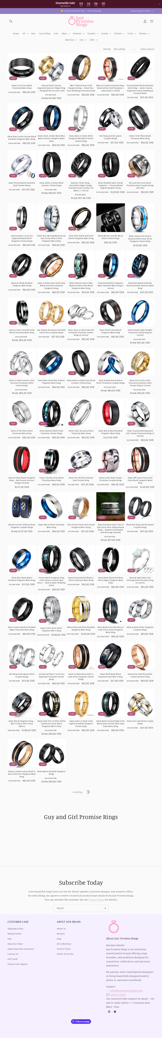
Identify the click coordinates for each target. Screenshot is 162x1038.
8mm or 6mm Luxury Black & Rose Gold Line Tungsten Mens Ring (22, 774)
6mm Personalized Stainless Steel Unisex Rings (22, 184)
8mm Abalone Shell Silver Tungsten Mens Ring (22, 1015)
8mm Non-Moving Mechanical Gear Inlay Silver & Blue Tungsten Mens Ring (51, 238)
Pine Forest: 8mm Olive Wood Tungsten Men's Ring (81, 525)
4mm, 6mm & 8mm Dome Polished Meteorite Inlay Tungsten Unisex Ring (22, 822)
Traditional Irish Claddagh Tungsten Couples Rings (51, 967)
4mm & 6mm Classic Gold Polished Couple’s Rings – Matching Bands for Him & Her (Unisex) (140, 918)
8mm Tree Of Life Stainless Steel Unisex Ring (81, 479)
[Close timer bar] (159, 4)
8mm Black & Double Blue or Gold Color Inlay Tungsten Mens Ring (110, 630)
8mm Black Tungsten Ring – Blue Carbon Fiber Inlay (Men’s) (22, 723)
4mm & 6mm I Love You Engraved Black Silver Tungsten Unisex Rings (22, 238)
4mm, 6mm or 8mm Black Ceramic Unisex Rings (51, 184)
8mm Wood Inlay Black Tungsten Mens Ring (110, 331)
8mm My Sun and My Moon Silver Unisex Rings (110, 237)
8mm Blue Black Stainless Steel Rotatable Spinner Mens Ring (140, 285)
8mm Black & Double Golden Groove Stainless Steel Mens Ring (51, 822)
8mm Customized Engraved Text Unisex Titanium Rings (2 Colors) (140, 433)
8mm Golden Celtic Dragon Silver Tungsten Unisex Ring (140, 772)
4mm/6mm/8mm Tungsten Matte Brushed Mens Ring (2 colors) (111, 285)
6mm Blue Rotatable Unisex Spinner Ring (22, 870)
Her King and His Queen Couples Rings (110, 137)
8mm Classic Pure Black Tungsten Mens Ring (140, 870)
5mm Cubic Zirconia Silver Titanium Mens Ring (80, 432)
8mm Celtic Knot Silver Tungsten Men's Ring (51, 629)
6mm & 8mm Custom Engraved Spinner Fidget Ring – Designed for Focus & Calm (51, 88)
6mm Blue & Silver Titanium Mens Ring (51, 525)
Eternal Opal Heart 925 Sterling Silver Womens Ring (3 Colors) (140, 580)
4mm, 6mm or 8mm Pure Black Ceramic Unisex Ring (81, 381)
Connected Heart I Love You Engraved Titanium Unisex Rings (51, 676)
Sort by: (107, 49)
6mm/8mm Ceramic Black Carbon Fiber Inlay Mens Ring (110, 772)
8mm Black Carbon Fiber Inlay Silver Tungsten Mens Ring (110, 870)
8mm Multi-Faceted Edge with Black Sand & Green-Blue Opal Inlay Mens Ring (110, 723)
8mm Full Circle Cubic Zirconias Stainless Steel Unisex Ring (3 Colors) (140, 383)
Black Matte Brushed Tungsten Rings (51, 772)
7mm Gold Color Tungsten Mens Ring (110, 820)
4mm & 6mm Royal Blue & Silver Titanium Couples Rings (110, 381)
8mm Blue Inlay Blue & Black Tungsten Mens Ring (51, 381)
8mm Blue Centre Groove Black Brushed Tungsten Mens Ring (22, 137)
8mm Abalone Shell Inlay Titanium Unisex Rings (51, 432)
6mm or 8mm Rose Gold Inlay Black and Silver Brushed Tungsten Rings (51, 285)
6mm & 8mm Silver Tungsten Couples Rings (140, 628)
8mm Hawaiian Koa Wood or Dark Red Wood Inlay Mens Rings (21, 916)
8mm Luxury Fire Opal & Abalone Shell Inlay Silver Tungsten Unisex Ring (140, 238)
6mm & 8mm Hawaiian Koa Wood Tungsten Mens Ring (81, 870)
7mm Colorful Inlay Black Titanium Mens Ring (51, 479)
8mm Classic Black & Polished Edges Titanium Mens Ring (22, 628)
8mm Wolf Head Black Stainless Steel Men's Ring (111, 675)
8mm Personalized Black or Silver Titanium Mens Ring (81, 578)
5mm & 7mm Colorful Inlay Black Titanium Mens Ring (22, 331)
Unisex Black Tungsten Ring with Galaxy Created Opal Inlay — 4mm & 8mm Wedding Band (51, 581)
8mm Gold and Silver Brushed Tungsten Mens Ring (81, 628)
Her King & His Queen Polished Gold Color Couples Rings (51, 331)
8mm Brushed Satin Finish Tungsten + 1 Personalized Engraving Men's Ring (110, 185)
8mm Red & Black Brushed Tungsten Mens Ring (111, 432)
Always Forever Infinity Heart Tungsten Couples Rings (22, 525)
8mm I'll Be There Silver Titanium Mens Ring (22, 432)
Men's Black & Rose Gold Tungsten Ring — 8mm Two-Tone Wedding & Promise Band (81, 88)
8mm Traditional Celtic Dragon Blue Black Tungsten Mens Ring (140, 969)
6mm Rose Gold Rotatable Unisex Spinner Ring (140, 675)
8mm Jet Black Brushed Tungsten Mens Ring (22, 284)
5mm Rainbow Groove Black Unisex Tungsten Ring (22, 968)
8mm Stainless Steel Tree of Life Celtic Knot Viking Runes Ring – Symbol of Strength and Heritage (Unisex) (110, 528)
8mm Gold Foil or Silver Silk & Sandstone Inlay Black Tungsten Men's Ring (51, 723)
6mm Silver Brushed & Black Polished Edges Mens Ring (111, 968)
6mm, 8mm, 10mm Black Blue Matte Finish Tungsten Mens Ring (51, 138)
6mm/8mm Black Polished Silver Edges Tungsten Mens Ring (110, 580)
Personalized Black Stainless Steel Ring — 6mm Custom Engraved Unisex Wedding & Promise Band (140, 89)
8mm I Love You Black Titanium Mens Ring (22, 86)
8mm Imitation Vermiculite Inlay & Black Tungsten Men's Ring (80, 916)
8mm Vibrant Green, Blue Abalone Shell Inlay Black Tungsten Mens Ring (81, 285)
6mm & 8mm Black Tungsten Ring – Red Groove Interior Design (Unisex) (22, 480)
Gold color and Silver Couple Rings (140, 722)
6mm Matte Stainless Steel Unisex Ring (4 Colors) (81, 820)
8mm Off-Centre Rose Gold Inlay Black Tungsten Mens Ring (140, 480)
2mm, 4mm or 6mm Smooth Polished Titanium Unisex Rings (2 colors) (81, 332)
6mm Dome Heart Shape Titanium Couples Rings (110, 479)
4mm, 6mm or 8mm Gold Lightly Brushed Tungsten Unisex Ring (81, 723)
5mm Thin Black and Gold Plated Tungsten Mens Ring (81, 237)
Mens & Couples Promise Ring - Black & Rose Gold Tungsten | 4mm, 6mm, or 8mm (110, 88)
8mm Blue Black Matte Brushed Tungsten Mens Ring (21, 578)
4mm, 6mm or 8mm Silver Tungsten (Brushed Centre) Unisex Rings (81, 138)
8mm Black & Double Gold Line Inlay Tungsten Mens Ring (81, 774)
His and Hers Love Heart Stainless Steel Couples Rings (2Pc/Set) (140, 185)
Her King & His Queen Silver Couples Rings (22, 675)
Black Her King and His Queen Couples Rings (140, 525)
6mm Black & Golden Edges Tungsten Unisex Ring (110, 915)
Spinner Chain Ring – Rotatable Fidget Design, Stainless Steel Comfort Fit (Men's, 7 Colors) (80, 187)
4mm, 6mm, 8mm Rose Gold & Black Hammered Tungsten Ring (51, 916)
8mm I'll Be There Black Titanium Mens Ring (140, 137)
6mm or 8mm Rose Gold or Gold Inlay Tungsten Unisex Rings (81, 676)
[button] (11, 21)
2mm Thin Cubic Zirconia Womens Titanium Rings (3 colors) (140, 822)
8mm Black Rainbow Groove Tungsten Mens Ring (51, 870)
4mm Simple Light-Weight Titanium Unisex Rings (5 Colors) (140, 332)
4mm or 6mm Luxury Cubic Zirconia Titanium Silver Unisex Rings (22, 383)
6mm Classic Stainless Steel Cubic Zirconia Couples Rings (81, 968)
